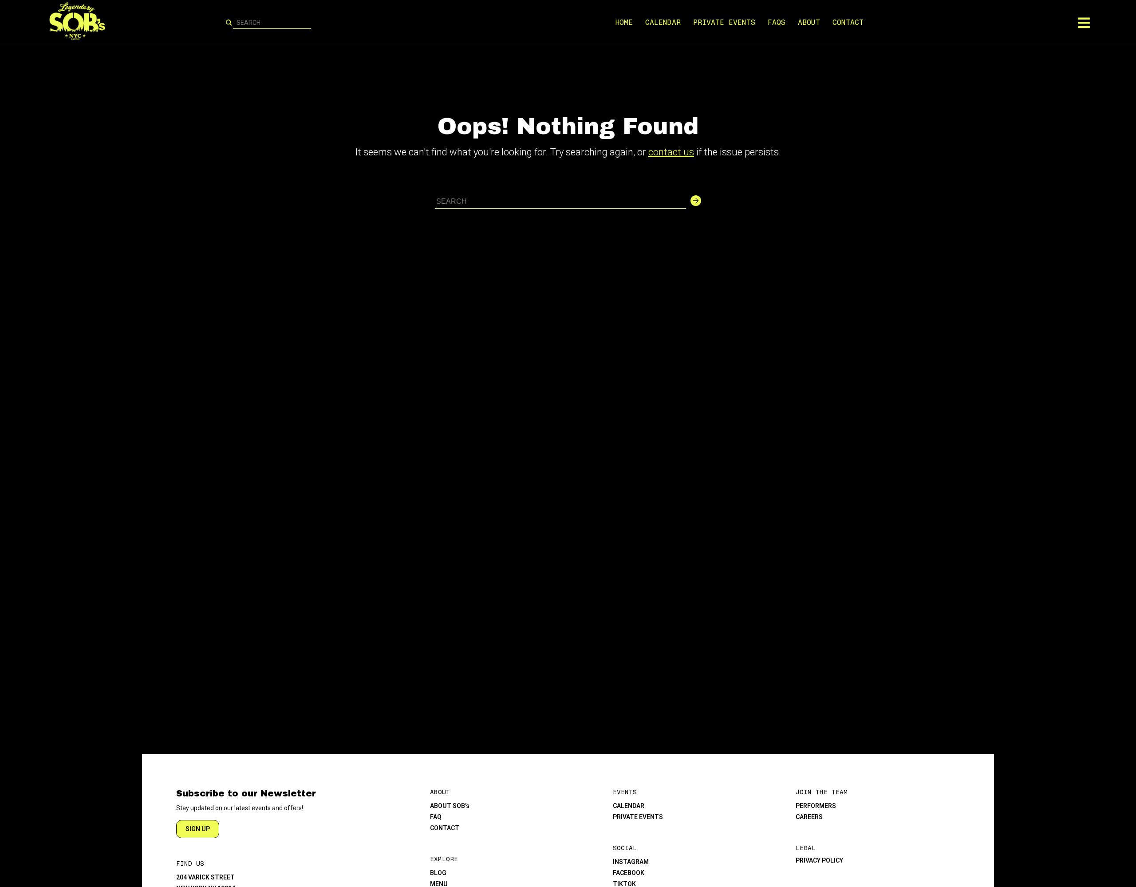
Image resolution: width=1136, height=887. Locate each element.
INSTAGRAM (631, 861)
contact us (671, 152)
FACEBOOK (628, 872)
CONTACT (848, 22)
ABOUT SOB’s (449, 805)
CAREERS (809, 816)
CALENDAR (663, 22)
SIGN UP (197, 828)
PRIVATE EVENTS (724, 22)
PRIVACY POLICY (819, 860)
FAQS (776, 22)
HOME (624, 22)
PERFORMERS (816, 805)
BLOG (438, 872)
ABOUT (809, 22)
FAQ (436, 816)
